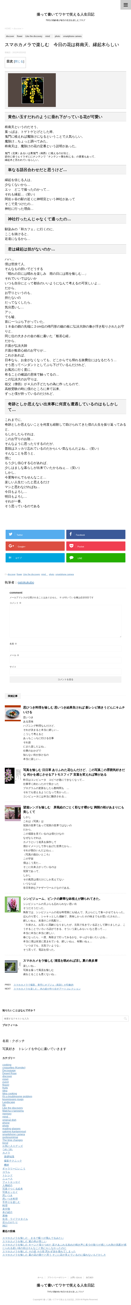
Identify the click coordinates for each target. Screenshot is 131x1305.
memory (7, 1113)
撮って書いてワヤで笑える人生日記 (65, 14)
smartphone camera (64, 574)
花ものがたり (10, 1222)
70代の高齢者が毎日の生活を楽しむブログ (65, 1292)
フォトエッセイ (11, 1182)
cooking (6, 1064)
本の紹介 (7, 1212)
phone (6, 1122)
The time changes (12, 1140)
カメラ (6, 1152)
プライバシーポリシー (56, 1277)
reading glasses (11, 1128)
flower (19, 574)
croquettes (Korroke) (13, 1067)
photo (51, 574)
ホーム (40, 1277)
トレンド (7, 1175)
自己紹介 (90, 1277)
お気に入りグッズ (12, 1146)
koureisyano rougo (12, 1099)
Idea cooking (9, 1093)
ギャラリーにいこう (13, 1168)
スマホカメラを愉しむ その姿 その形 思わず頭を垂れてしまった (39, 1251)
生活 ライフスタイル (15, 1219)
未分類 (6, 1209)
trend (5, 1143)
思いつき (7, 1195)
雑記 (5, 1225)
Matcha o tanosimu (13, 1110)
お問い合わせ (76, 1277)
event (5, 1082)
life (4, 1105)
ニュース (7, 1178)
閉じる (19, 61)
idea (4, 1090)
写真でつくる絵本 (12, 1188)
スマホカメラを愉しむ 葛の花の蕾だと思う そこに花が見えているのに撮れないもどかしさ (54, 1254)
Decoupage (9, 1070)
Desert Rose (9, 1073)
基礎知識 (9, 1156)
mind (44, 574)
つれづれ (7, 1149)
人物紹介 (7, 1185)
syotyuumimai (10, 1137)
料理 (5, 1205)
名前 (13, 643)
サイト (13, 666)
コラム (6, 1172)
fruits (5, 1087)
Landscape (8, 1102)
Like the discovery (31, 574)
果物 (5, 1215)
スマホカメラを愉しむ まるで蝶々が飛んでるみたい (33, 1238)
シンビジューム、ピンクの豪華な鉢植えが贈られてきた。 (62, 898)
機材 (6, 1165)
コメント (15, 603)
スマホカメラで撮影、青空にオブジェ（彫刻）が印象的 (43, 984)
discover (11, 574)
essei (5, 1079)
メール (14, 655)
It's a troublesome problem (17, 1096)
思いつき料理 (10, 1198)
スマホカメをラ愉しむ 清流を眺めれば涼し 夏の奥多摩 (60, 960)
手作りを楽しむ (11, 1202)
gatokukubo (26, 582)
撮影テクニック (13, 1160)
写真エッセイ (10, 1192)
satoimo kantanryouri (14, 1131)
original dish (9, 1120)
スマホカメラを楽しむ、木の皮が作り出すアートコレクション (47, 988)
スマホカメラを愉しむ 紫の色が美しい (24, 1241)
